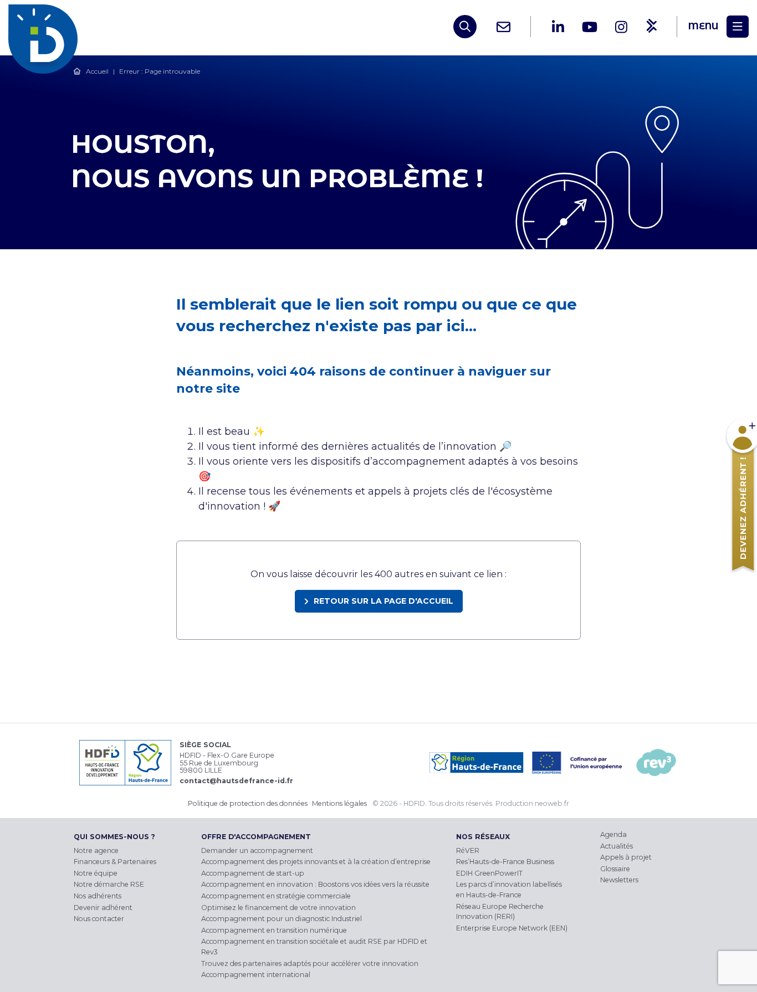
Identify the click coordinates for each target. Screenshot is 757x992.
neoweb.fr (552, 803)
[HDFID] (45, 26)
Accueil (97, 71)
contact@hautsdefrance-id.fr (236, 781)
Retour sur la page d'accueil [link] (383, 601)
